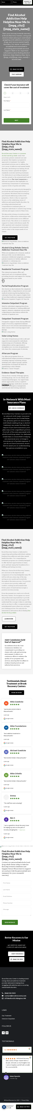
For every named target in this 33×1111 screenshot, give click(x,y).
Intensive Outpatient (8, 1018)
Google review (9, 718)
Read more (22, 830)
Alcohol (20, 15)
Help (23, 18)
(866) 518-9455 (18, 69)
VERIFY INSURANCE (17, 954)
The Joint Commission (19, 179)
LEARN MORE (8, 619)
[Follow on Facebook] (3, 1032)
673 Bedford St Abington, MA (15, 998)
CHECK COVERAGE (17, 408)
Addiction (13, 18)
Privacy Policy (25, 1100)
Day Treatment (6, 1015)
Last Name (7, 110)
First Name (7, 101)
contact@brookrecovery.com (15, 996)
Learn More (5, 385)
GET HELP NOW (10, 237)
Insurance (13, 402)
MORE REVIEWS (16, 692)
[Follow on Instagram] (7, 1032)
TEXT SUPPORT (17, 74)
